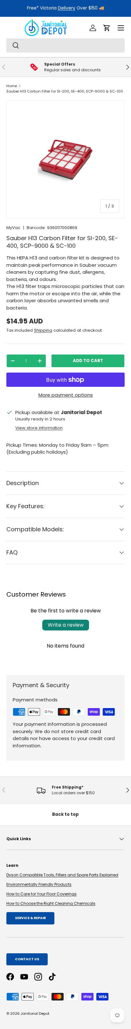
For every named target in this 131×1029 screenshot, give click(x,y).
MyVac (13, 228)
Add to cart (88, 361)
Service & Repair (30, 918)
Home (11, 85)
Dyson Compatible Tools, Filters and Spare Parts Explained (62, 875)
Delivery (66, 8)
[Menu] (121, 28)
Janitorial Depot (35, 1013)
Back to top (65, 814)
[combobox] (65, 45)
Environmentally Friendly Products (39, 884)
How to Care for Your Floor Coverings (41, 894)
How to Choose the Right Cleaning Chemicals (50, 903)
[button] (107, 28)
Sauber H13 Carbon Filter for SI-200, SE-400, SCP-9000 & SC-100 (64, 91)
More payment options (65, 395)
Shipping (43, 330)
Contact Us (27, 959)
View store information (39, 428)
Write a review (66, 625)
